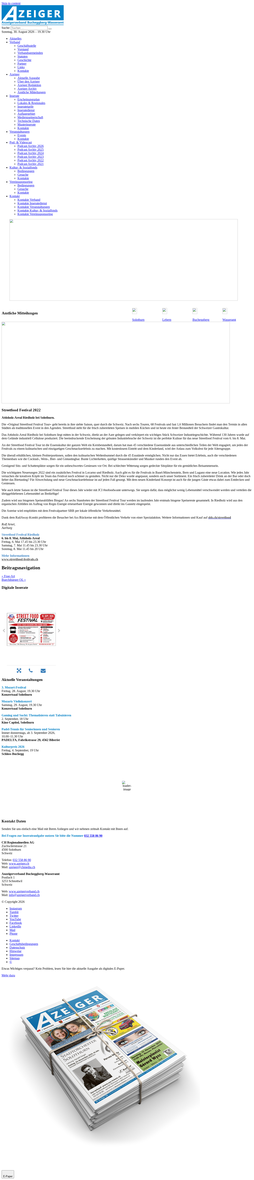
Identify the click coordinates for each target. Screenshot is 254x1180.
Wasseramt (229, 319)
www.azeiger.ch (19, 863)
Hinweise (15, 951)
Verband (15, 42)
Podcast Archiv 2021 (30, 164)
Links (21, 67)
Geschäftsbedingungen (24, 944)
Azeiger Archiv (27, 88)
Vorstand (23, 49)
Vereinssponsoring (21, 181)
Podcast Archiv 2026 (30, 146)
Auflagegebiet (26, 113)
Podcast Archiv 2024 (30, 153)
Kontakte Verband (28, 199)
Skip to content (11, 3)
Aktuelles (15, 38)
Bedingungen (25, 171)
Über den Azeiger (28, 81)
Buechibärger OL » (14, 579)
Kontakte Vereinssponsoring (35, 214)
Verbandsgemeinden (30, 53)
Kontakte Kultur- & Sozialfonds (37, 210)
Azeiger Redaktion (29, 85)
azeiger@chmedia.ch (22, 867)
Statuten (22, 56)
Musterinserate (26, 124)
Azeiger (14, 74)
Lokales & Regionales (31, 103)
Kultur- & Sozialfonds (23, 167)
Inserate (14, 96)
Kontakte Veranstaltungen (33, 207)
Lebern (166, 319)
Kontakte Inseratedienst (32, 203)
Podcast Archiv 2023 (30, 156)
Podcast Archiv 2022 (30, 160)
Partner (21, 63)
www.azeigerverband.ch (24, 891)
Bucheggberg (200, 319)
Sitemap (15, 958)
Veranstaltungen (20, 131)
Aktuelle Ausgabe (28, 78)
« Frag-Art (8, 576)
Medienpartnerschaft (30, 117)
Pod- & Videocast (21, 142)
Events (21, 135)
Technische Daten (28, 121)
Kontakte (23, 70)
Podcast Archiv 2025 (30, 149)
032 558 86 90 (93, 835)
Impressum (16, 954)
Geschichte (24, 60)
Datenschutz (17, 947)
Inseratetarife (25, 106)
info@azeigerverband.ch (24, 895)
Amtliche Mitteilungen (31, 92)
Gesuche (22, 174)
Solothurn (138, 319)
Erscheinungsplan (28, 99)
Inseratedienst (26, 110)
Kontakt (15, 196)
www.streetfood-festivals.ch (20, 559)
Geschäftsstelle (26, 45)
